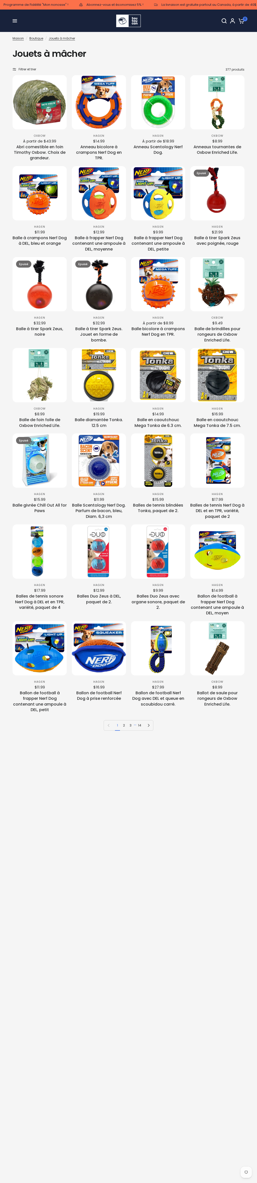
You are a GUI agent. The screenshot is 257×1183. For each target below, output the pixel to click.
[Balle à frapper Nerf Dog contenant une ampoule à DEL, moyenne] (99, 193)
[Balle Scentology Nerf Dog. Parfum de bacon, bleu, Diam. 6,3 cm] (99, 460)
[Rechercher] (224, 21)
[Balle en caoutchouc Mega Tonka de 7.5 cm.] (217, 375)
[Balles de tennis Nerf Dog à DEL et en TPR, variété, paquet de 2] (217, 460)
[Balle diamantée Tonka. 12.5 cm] (99, 375)
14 (139, 725)
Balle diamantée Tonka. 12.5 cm (99, 422)
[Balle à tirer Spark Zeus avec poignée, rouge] (217, 193)
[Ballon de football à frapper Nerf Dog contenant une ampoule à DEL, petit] (40, 648)
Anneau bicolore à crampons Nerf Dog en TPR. (99, 152)
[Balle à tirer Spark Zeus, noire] (40, 284)
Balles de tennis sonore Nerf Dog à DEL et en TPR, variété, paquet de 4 (40, 602)
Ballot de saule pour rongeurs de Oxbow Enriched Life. (217, 698)
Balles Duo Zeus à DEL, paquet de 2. (99, 599)
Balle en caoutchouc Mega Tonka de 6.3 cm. (158, 422)
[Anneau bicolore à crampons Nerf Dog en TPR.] (99, 102)
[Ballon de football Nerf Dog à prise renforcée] (99, 648)
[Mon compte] (232, 21)
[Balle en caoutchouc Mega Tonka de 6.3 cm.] (158, 375)
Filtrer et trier (27, 69)
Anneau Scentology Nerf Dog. (158, 149)
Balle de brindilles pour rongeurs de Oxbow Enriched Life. (217, 334)
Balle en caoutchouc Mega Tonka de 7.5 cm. (217, 422)
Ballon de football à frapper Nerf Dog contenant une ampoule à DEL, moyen (217, 605)
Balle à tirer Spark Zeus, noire (39, 331)
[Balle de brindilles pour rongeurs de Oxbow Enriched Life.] (217, 284)
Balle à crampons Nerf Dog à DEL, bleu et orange (40, 240)
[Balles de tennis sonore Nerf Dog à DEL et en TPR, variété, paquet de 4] (40, 551)
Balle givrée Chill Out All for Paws (40, 508)
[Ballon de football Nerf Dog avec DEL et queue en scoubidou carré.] (158, 648)
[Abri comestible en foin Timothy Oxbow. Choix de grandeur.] (40, 102)
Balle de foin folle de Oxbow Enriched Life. (39, 422)
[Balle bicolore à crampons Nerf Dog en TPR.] (158, 284)
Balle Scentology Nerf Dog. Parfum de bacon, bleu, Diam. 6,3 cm (99, 511)
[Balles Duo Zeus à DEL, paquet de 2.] (99, 551)
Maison (18, 38)
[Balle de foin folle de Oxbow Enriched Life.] (40, 375)
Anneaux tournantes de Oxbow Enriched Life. (217, 149)
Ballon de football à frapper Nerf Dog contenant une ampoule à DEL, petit (39, 701)
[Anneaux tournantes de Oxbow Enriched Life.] (217, 102)
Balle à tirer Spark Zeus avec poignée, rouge (217, 240)
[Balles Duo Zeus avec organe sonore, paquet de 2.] (158, 551)
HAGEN (98, 136)
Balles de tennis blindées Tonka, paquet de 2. (158, 508)
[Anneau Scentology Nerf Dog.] (158, 102)
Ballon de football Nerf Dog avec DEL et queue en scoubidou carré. (158, 698)
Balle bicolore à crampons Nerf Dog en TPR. (158, 331)
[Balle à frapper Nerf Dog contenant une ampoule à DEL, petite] (158, 193)
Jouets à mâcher (62, 38)
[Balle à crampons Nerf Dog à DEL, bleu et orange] (40, 193)
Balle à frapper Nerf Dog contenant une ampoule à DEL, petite (158, 243)
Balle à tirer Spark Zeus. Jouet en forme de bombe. (98, 334)
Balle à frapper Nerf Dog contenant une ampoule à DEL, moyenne (98, 243)
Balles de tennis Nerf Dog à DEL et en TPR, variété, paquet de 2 (217, 511)
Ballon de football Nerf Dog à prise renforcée (99, 695)
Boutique (36, 38)
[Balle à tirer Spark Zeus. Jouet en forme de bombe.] (99, 284)
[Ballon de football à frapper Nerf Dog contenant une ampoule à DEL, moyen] (217, 551)
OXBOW (40, 136)
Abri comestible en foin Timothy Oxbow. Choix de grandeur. (40, 152)
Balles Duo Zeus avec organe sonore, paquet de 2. (158, 602)
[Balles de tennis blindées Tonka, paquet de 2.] (158, 460)
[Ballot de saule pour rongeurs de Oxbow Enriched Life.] (217, 648)
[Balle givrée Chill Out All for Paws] (40, 460)
